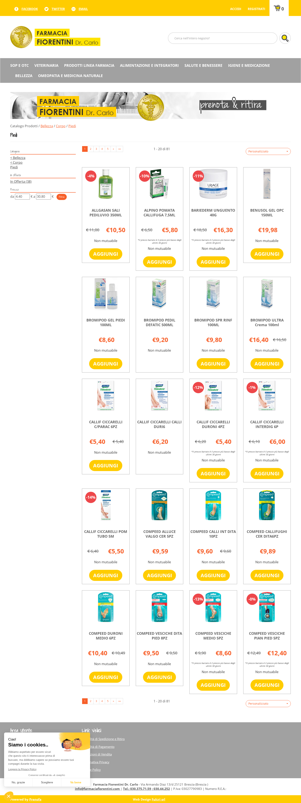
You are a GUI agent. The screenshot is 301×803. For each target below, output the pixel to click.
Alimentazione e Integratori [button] (149, 65)
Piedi (14, 167)
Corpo (61, 126)
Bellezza (47, 126)
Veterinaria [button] (46, 65)
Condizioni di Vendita (97, 754)
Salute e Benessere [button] (203, 65)
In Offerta (21, 181)
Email (83, 9)
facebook (30, 9)
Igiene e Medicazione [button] (249, 65)
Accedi (235, 9)
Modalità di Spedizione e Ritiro (103, 739)
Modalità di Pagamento (98, 747)
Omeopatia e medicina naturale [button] (70, 75)
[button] (268, 151)
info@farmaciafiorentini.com (98, 789)
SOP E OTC (19, 65)
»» (119, 149)
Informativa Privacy (95, 762)
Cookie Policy (91, 770)
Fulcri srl (158, 799)
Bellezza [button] (23, 75)
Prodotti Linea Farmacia (89, 65)
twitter (58, 9)
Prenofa (35, 799)
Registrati (256, 9)
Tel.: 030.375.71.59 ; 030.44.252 (146, 789)
